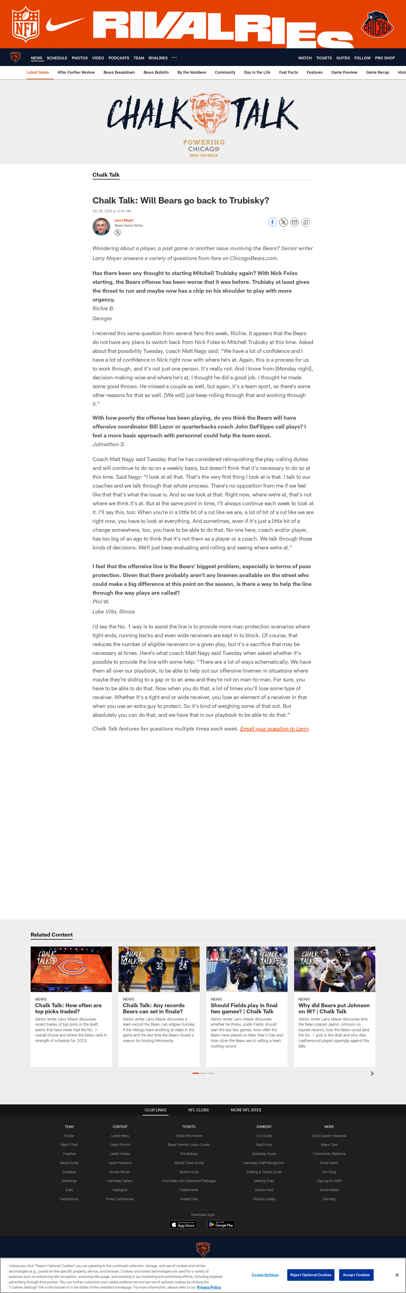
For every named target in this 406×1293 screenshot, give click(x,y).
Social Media (329, 1190)
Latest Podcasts (120, 1163)
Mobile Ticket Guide (189, 1163)
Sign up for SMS (329, 1181)
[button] (195, 1073)
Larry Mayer (124, 220)
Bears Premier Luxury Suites (189, 1144)
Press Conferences (120, 1199)
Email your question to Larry (274, 729)
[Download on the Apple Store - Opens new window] (183, 1225)
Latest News (120, 1136)
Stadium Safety (264, 1199)
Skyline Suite (189, 1172)
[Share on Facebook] (272, 225)
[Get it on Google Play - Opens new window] (221, 1227)
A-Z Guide (264, 1136)
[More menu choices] (174, 57)
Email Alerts (329, 1163)
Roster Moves (120, 1172)
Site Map (329, 1199)
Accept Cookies (356, 1275)
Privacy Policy (209, 1287)
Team (69, 1126)
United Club (189, 1199)
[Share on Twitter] (283, 225)
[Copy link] (305, 222)
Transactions (69, 1199)
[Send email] (294, 225)
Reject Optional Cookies (310, 1275)
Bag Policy (264, 1144)
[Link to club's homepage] (15, 57)
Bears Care (329, 1144)
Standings (69, 1181)
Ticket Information (188, 1136)
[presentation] (373, 1074)
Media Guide (69, 1163)
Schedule (69, 1172)
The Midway (189, 1153)
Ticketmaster (188, 1190)
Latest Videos (120, 1153)
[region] (203, 1275)
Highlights (120, 1190)
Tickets (189, 1126)
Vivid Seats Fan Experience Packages (189, 1181)
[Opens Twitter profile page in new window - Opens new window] (118, 232)
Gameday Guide (264, 1153)
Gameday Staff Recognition (264, 1163)
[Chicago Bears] (203, 1250)
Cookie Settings (265, 1275)
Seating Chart (264, 1181)
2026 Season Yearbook (329, 1136)
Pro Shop (329, 1172)
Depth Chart (69, 1144)
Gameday (264, 1126)
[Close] (397, 1275)
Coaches (69, 1153)
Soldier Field (264, 1190)
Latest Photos (120, 1144)
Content (120, 1126)
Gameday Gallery (120, 1181)
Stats (69, 1190)
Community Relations (329, 1153)
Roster (69, 1136)
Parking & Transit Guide (264, 1172)
